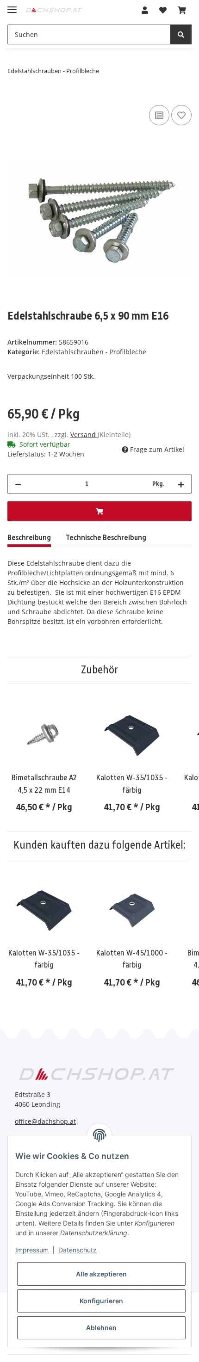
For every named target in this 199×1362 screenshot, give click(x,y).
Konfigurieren (101, 1301)
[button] (145, 10)
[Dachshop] (54, 8)
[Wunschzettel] (163, 10)
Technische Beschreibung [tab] (106, 537)
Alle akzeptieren (101, 1274)
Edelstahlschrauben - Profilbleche (94, 351)
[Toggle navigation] (12, 6)
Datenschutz (77, 1250)
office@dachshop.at (45, 1121)
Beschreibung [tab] (29, 537)
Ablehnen (101, 1327)
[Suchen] (181, 34)
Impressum (32, 1250)
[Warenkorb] (182, 10)
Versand (84, 434)
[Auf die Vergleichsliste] (159, 115)
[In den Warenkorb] (14, 100)
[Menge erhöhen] (181, 484)
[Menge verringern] (18, 484)
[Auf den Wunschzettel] (181, 115)
